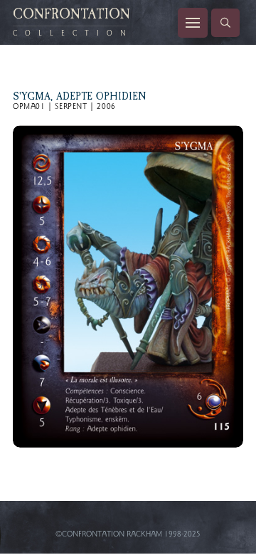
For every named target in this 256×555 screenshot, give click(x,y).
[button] (193, 23)
